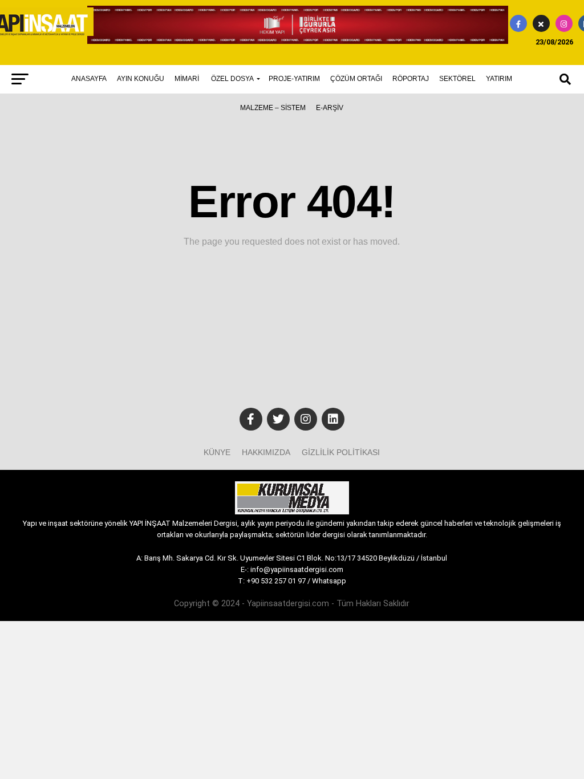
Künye (217, 452)
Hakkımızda (266, 452)
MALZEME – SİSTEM (273, 108)
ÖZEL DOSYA (232, 79)
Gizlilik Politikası (341, 452)
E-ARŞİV (329, 108)
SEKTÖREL (457, 79)
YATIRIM (499, 79)
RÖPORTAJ (410, 79)
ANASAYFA (89, 79)
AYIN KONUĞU (140, 79)
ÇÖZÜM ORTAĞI (356, 79)
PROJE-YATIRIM (294, 79)
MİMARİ (187, 79)
